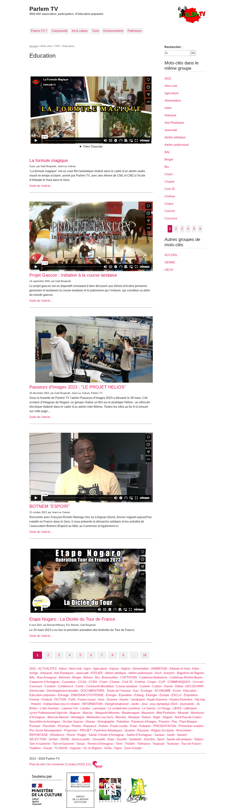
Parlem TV (43, 9)
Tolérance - (145, 743)
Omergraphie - (107, 721)
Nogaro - (169, 717)
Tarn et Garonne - (41, 743)
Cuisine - (146, 686)
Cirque (168, 203)
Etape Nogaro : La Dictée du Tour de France (72, 619)
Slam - (112, 739)
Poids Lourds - (120, 726)
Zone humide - (133, 748)
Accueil (33, 46)
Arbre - (196, 668)
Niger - (158, 717)
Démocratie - (38, 690)
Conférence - (67, 686)
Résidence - (58, 734)
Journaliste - (188, 703)
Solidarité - (136, 739)
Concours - (36, 686)
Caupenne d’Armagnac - (45, 681)
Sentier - (54, 739)
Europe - (165, 695)
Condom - (51, 686)
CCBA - (94, 681)
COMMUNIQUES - (180, 681)
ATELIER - (98, 673)
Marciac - (89, 712)
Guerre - (125, 699)
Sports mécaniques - (180, 739)
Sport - (162, 739)
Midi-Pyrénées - (167, 712)
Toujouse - (160, 743)
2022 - (33, 668)
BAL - (33, 677)
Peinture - (36, 726)
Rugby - (82, 734)
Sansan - (160, 734)
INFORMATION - (93, 703)
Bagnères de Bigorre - (191, 673)
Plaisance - (91, 726)
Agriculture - (101, 668)
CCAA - (83, 681)
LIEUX (168, 269)
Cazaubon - (70, 681)
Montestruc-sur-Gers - (101, 717)
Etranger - (153, 695)
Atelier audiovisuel (176, 144)
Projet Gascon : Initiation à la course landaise (73, 275)
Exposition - (191, 695)
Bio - (98, 677)
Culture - (158, 686)
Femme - (35, 699)
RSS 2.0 (84, 764)
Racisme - (144, 730)
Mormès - (121, 717)
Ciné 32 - (128, 681)
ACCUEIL (171, 255)
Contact (71, 764)
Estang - (140, 695)
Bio (166, 166)
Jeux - (146, 703)
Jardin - (136, 703)
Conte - (81, 686)
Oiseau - (91, 721)
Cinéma (169, 196)
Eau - (137, 690)
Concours (170, 218)
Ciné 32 (169, 188)
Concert (169, 211)
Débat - (180, 686)
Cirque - (153, 681)
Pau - (176, 721)
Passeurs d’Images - (145, 721)
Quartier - (130, 730)
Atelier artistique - (116, 673)
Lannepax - (100, 708)
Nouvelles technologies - (45, 721)
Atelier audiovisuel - (141, 673)
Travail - (48, 748)
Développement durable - (64, 690)
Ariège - (34, 673)
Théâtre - (131, 743)
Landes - (86, 708)
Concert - (199, 681)
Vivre (95, 30)
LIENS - (178, 708)
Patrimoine (135, 30)
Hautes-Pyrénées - (182, 699)
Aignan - (115, 668)
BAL (167, 152)
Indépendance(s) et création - (63, 703)
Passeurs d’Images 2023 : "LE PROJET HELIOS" (77, 386)
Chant (168, 174)
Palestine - (124, 721)
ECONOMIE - (164, 690)
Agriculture (171, 93)
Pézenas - (65, 726)
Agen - (88, 668)
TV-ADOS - (62, 748)
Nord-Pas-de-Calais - (189, 717)
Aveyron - (170, 673)
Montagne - (79, 717)
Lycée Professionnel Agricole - (49, 712)
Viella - (109, 748)
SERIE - (66, 739)
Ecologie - (148, 690)
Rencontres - (184, 730)
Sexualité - (100, 739)
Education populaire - (43, 695)
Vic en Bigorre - (93, 748)
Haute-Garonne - (158, 699)
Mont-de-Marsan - (59, 717)
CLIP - (163, 681)
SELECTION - (39, 739)
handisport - (139, 699)
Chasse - (116, 681)
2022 (167, 78)
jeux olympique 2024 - (165, 703)
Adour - (64, 668)
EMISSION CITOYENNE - (88, 695)
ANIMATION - (160, 668)
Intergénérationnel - (118, 703)
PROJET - (87, 730)
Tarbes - (199, 739)
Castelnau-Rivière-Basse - (187, 677)
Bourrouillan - (111, 677)
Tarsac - (81, 743)
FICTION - (61, 699)
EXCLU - (177, 695)
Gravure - (113, 699)
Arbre (168, 108)
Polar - (134, 726)
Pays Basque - (189, 721)
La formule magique (48, 160)
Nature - (147, 717)
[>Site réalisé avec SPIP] (97, 764)
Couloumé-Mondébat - (101, 686)
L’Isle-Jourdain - (51, 708)
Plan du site (37, 764)
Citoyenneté (59, 30)
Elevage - (64, 695)
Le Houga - (165, 708)
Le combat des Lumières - (125, 708)
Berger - (78, 677)
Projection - (72, 730)
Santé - (172, 734)
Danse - (169, 686)
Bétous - (89, 677)
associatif (170, 130)
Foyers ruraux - (88, 699)
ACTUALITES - (48, 668)
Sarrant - (182, 734)
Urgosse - (76, 748)
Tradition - (36, 748)
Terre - (120, 743)
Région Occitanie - (163, 730)
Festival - (48, 699)
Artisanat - (47, 673)
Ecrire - (178, 690)
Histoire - (37, 703)
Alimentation (172, 100)
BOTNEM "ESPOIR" (49, 506)
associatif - (83, 673)
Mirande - (184, 712)
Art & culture (80, 30)
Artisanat (170, 115)
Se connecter (55, 764)
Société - (123, 739)
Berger (168, 159)
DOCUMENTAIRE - (94, 690)
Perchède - (50, 726)
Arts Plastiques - (65, 673)
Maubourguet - (132, 712)
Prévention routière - (192, 726)
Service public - (82, 739)
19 (144, 655)
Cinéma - (141, 681)
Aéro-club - (76, 668)
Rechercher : (173, 47)
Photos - (77, 726)
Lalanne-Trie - (71, 708)
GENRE (169, 262)
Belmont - (65, 677)
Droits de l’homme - (120, 690)
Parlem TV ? (39, 30)
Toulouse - (174, 743)
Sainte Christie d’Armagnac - (107, 734)
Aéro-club (170, 85)
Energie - (112, 695)
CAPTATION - (129, 677)
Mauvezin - (149, 712)
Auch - (159, 673)
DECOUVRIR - (195, 686)
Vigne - (119, 748)
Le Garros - (150, 708)
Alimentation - (142, 668)
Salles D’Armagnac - (140, 734)
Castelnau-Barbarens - (154, 677)
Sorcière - (150, 739)
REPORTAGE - (39, 734)
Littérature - (191, 708)
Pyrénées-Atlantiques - (109, 730)
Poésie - (104, 726)
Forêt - (73, 699)
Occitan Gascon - (74, 721)
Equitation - (126, 695)
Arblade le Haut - (180, 668)
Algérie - (127, 668)
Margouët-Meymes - (108, 712)
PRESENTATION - (166, 726)
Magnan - (76, 712)
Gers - (102, 699)
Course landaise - (128, 686)
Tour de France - (192, 743)
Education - (190, 690)
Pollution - (146, 726)
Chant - (104, 681)
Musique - (135, 717)
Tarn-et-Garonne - (64, 743)
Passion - (165, 721)
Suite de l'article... (40, 185)
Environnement (113, 30)
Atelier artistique (175, 137)
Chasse (169, 181)
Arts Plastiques (174, 122)
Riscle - (72, 734)
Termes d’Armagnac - (101, 743)
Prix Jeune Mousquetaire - (46, 730)
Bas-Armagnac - (48, 677)
